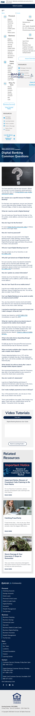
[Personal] (5, 16)
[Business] (5, 36)
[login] (31, 74)
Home (3, 148)
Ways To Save (12, 84)
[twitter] (6, 685)
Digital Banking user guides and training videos (17, 193)
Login (31, 76)
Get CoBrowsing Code (8, 681)
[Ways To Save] (5, 83)
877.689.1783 (6, 254)
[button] (3, 10)
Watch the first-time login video (17, 227)
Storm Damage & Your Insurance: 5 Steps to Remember (13, 556)
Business (11, 36)
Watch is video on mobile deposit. (17, 333)
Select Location (17, 6)
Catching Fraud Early (13, 518)
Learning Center (10, 148)
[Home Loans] (5, 62)
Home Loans (12, 62)
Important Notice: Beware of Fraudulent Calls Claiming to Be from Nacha (17, 482)
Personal (11, 16)
